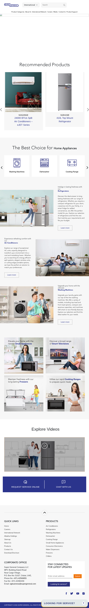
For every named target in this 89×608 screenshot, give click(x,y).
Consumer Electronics (54, 546)
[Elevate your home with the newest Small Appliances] (23, 355)
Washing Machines (53, 533)
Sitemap (7, 539)
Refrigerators (51, 529)
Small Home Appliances (55, 543)
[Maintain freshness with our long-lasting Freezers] (23, 393)
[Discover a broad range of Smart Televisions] (65, 355)
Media (55, 12)
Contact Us (62, 12)
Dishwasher (50, 536)
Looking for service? (59, 584)
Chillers (49, 556)
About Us (28, 12)
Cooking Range (52, 539)
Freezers (49, 553)
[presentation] (1, 109)
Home (6, 526)
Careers (49, 12)
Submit (77, 576)
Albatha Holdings (10, 536)
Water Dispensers (52, 549)
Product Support (72, 12)
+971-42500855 (20, 578)
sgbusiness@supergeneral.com (23, 584)
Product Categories (17, 12)
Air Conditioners (52, 526)
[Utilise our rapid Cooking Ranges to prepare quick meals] (65, 393)
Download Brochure (11, 553)
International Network (39, 12)
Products (7, 546)
